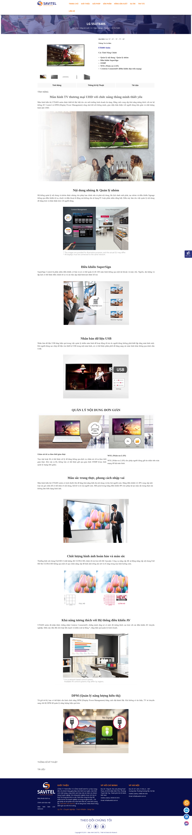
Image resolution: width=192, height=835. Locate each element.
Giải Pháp (96, 4)
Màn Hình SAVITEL (94, 832)
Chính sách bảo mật (44, 802)
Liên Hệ (72, 11)
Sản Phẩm (107, 4)
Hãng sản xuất (121, 4)
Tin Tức (141, 4)
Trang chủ (73, 4)
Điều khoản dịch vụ (44, 798)
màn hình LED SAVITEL (67, 803)
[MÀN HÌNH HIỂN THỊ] (51, 3)
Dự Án (132, 4)
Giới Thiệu (85, 4)
